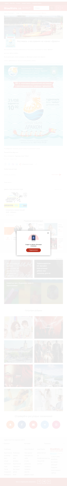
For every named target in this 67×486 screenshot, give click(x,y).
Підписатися (33, 250)
